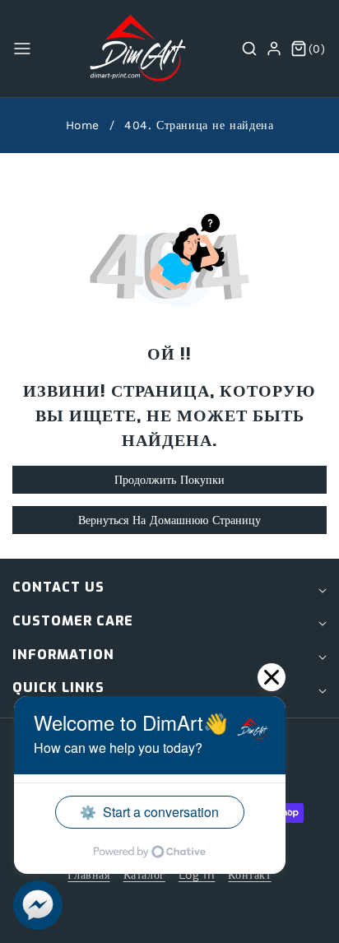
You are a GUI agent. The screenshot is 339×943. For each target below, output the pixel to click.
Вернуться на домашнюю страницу (169, 520)
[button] (22, 48)
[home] (168, 914)
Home (83, 125)
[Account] (274, 48)
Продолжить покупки (169, 479)
